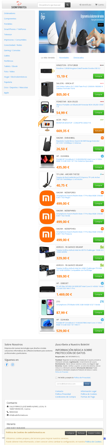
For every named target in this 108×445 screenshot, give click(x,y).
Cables (7, 55)
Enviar (87, 384)
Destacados (78, 57)
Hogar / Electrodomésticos (15, 77)
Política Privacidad (63, 394)
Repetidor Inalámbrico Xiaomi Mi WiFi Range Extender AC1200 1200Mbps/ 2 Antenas (77, 142)
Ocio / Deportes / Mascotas (16, 87)
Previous (42, 31)
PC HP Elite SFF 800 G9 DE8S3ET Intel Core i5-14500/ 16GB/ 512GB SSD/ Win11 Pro (80, 287)
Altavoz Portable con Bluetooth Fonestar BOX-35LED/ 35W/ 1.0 (80, 105)
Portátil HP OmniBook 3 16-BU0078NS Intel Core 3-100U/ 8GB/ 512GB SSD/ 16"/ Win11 (79, 324)
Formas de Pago (88, 397)
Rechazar (81, 433)
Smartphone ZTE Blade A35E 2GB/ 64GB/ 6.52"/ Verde (78, 304)
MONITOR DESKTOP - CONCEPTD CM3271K (73, 123)
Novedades (64, 57)
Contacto (59, 391)
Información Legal (88, 391)
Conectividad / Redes (13, 45)
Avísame (98, 130)
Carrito (101, 4)
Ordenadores (9, 13)
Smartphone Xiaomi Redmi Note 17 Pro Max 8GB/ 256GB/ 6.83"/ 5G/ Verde (79, 215)
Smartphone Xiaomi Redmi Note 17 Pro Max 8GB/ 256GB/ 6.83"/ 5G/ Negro (79, 196)
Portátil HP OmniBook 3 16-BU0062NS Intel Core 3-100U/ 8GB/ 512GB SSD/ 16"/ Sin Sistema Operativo (79, 160)
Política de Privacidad (61, 372)
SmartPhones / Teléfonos (15, 29)
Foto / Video (9, 71)
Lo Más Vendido (48, 57)
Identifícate (86, 4)
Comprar (98, 76)
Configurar (70, 433)
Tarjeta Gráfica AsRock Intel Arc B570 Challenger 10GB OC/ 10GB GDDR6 (80, 251)
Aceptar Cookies (94, 433)
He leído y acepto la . (74, 377)
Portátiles (8, 24)
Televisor (8, 34)
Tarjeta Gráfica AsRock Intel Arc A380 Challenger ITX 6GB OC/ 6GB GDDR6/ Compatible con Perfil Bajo (79, 269)
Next (100, 31)
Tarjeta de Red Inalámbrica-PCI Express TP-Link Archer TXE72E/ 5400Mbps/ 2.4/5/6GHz (78, 178)
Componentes (10, 18)
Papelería (8, 82)
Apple (6, 92)
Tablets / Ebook (11, 66)
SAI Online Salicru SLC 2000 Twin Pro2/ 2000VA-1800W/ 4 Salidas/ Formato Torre (79, 87)
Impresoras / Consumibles (15, 40)
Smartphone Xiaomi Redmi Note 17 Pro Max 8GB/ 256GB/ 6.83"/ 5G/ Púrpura (79, 233)
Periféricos (8, 61)
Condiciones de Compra (65, 397)
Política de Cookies (93, 441)
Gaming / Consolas (12, 50)
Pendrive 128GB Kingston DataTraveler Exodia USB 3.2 (78, 68)
